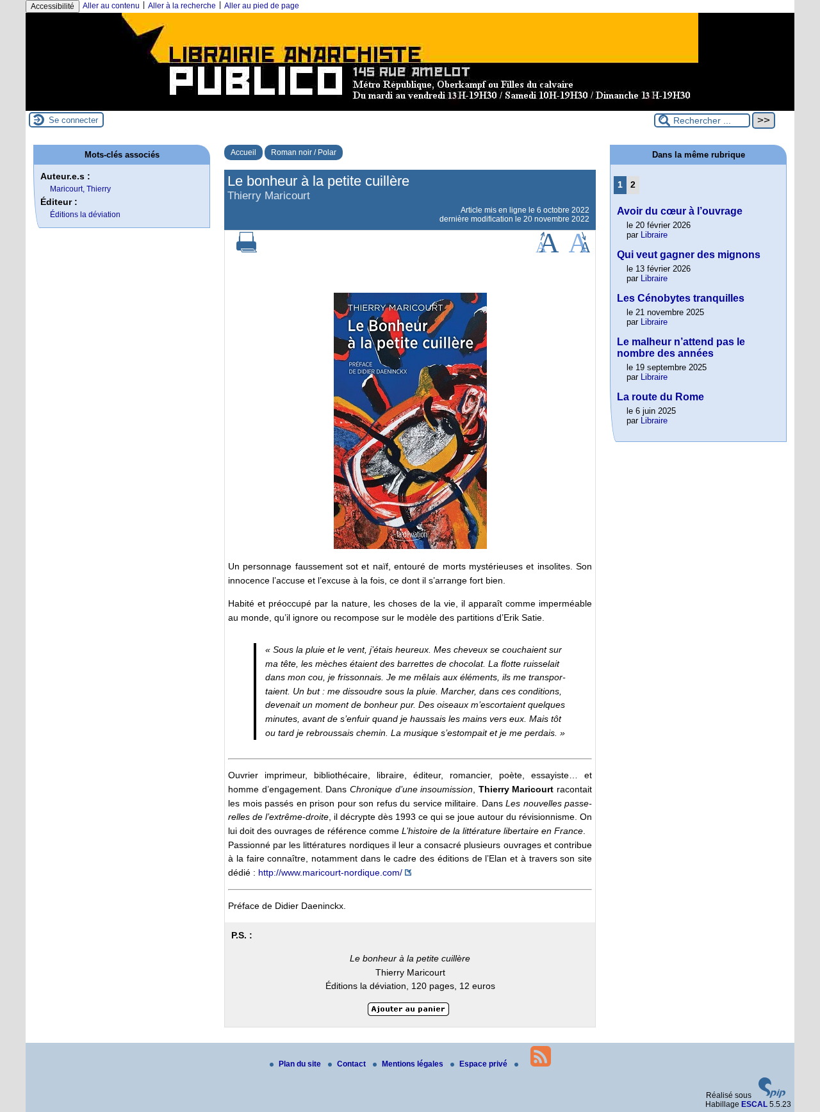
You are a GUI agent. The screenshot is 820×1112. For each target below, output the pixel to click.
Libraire (654, 235)
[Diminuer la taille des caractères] (579, 249)
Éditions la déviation (85, 214)
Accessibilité (52, 6)
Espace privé (484, 1063)
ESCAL (754, 1104)
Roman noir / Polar (303, 152)
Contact (352, 1063)
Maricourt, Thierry (80, 188)
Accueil (243, 152)
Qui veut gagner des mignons (688, 254)
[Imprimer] (246, 249)
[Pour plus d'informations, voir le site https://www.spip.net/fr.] (772, 1095)
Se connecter (73, 120)
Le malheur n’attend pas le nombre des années (681, 347)
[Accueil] (410, 106)
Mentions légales (413, 1063)
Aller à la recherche (182, 5)
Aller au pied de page (261, 5)
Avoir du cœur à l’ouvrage (679, 211)
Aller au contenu (111, 5)
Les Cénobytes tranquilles (680, 298)
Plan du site (301, 1063)
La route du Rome (660, 396)
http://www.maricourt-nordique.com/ (330, 872)
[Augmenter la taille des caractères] (547, 249)
